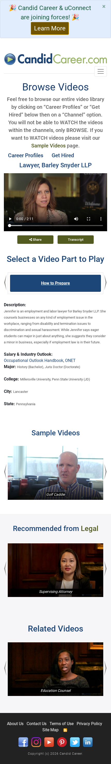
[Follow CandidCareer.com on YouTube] (49, 741)
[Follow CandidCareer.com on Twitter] (75, 741)
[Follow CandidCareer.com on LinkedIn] (88, 741)
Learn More (50, 28)
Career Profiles (25, 155)
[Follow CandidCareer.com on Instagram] (36, 741)
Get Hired (63, 155)
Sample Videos (48, 146)
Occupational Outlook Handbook (33, 360)
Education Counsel (55, 690)
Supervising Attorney (55, 591)
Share (37, 240)
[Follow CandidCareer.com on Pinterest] (62, 741)
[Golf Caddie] (55, 473)
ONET (70, 360)
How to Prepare (55, 283)
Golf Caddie (55, 494)
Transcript (75, 240)
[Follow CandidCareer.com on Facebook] (23, 741)
